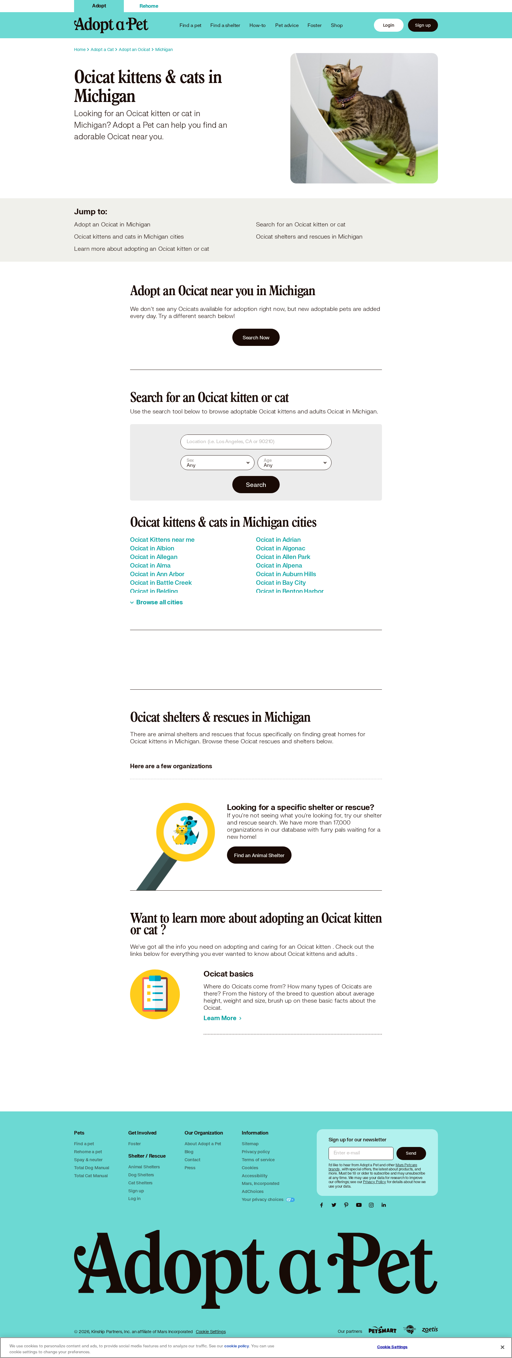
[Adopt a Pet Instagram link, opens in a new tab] (373, 1205)
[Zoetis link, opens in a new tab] (430, 1330)
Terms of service (258, 1159)
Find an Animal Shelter (259, 855)
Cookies (250, 1167)
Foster (315, 25)
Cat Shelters (140, 1182)
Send (411, 1153)
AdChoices (253, 1191)
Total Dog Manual (91, 1167)
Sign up (423, 25)
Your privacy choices (263, 1199)
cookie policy (236, 1346)
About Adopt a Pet (203, 1143)
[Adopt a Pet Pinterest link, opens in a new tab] (348, 1205)
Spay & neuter (88, 1159)
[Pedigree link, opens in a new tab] (409, 1329)
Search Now (256, 337)
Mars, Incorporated (260, 1183)
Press (190, 1167)
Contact (192, 1159)
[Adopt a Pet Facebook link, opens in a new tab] (323, 1205)
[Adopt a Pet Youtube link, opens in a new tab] (360, 1205)
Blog (189, 1151)
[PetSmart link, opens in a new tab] (382, 1329)
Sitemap (250, 1143)
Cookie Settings (211, 1331)
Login (388, 25)
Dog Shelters (141, 1174)
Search (256, 484)
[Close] (502, 1347)
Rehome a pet (88, 1151)
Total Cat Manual (91, 1175)
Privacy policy (256, 1151)
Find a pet (84, 1143)
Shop (337, 25)
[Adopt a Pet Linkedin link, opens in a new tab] (383, 1205)
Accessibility (254, 1175)
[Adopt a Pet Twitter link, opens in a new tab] (335, 1205)
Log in (134, 1198)
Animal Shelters (144, 1166)
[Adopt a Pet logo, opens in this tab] (256, 1275)
